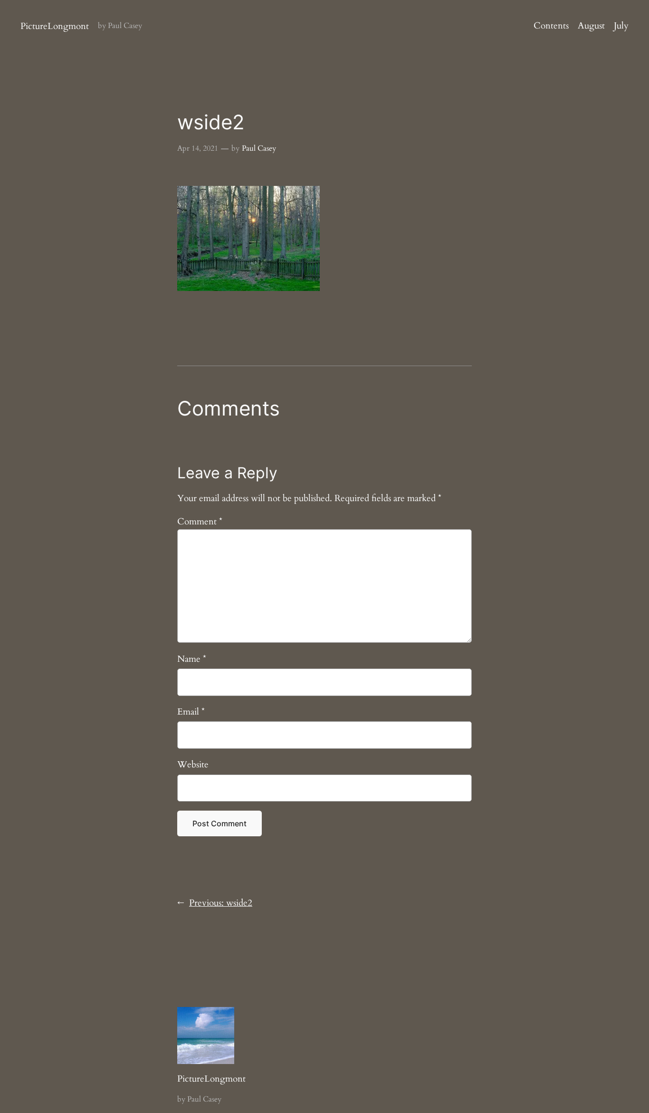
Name (191, 659)
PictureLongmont (54, 26)
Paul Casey (259, 148)
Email (191, 712)
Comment (199, 521)
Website (193, 764)
